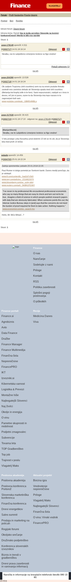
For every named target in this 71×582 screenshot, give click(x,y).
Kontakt (37, 275)
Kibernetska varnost (13, 383)
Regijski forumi (10, 529)
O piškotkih (39, 301)
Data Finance (9, 333)
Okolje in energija (11, 412)
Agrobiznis (7, 321)
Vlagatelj (54, 6)
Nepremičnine (9, 361)
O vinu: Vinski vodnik (45, 517)
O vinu (5, 417)
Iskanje (34, 15)
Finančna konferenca (13, 503)
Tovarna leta (8, 443)
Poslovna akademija (13, 480)
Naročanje (39, 258)
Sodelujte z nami (43, 264)
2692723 (7, 119)
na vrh (35, 71)
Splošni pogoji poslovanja (41, 294)
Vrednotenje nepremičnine (41, 488)
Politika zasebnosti (44, 287)
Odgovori (53, 49)
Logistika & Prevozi (12, 389)
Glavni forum (19, 29)
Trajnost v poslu (10, 460)
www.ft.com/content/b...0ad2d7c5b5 (18, 176)
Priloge (37, 270)
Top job (5, 454)
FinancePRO (9, 366)
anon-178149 (7, 45)
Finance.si (7, 316)
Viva (35, 321)
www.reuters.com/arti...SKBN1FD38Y (18, 185)
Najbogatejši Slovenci (14, 400)
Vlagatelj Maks (10, 465)
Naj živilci (7, 406)
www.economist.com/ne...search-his (19, 209)
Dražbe (5, 338)
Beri (11, 21)
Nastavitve (19, 15)
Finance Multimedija (13, 350)
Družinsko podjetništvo (14, 540)
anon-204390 (7, 77)
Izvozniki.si (7, 378)
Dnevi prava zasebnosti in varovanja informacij (15, 565)
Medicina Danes (42, 316)
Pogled (4, 21)
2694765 (7, 159)
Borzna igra (40, 480)
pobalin (4, 155)
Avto (4, 327)
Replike (19, 21)
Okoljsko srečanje (11, 534)
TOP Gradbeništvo (12, 448)
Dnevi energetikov (12, 509)
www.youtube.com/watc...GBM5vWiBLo (19, 101)
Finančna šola (9, 355)
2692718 (7, 82)
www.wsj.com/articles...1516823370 (18, 179)
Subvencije (8, 437)
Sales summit (9, 514)
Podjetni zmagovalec (13, 432)
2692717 (7, 49)
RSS (36, 281)
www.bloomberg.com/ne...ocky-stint (17, 182)
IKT (3, 372)
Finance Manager (11, 344)
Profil (11, 15)
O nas (36, 253)
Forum (4, 15)
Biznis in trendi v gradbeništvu (11, 556)
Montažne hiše (10, 395)
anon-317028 (7, 115)
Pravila (27, 15)
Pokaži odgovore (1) (61, 67)
